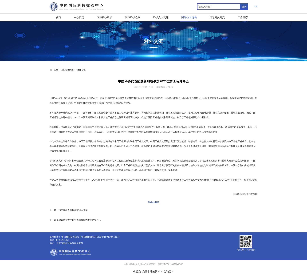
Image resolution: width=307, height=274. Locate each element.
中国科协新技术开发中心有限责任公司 (100, 237)
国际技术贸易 (189, 17)
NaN (160, 271)
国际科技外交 (217, 17)
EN (255, 6)
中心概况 (79, 17)
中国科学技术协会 (70, 237)
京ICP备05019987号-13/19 (170, 264)
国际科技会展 (132, 17)
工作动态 (243, 17)
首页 (58, 17)
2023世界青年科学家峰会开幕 (73, 210)
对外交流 (81, 70)
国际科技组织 (104, 17)
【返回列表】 (153, 202)
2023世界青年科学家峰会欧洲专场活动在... (80, 220)
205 (169, 87)
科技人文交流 (161, 17)
